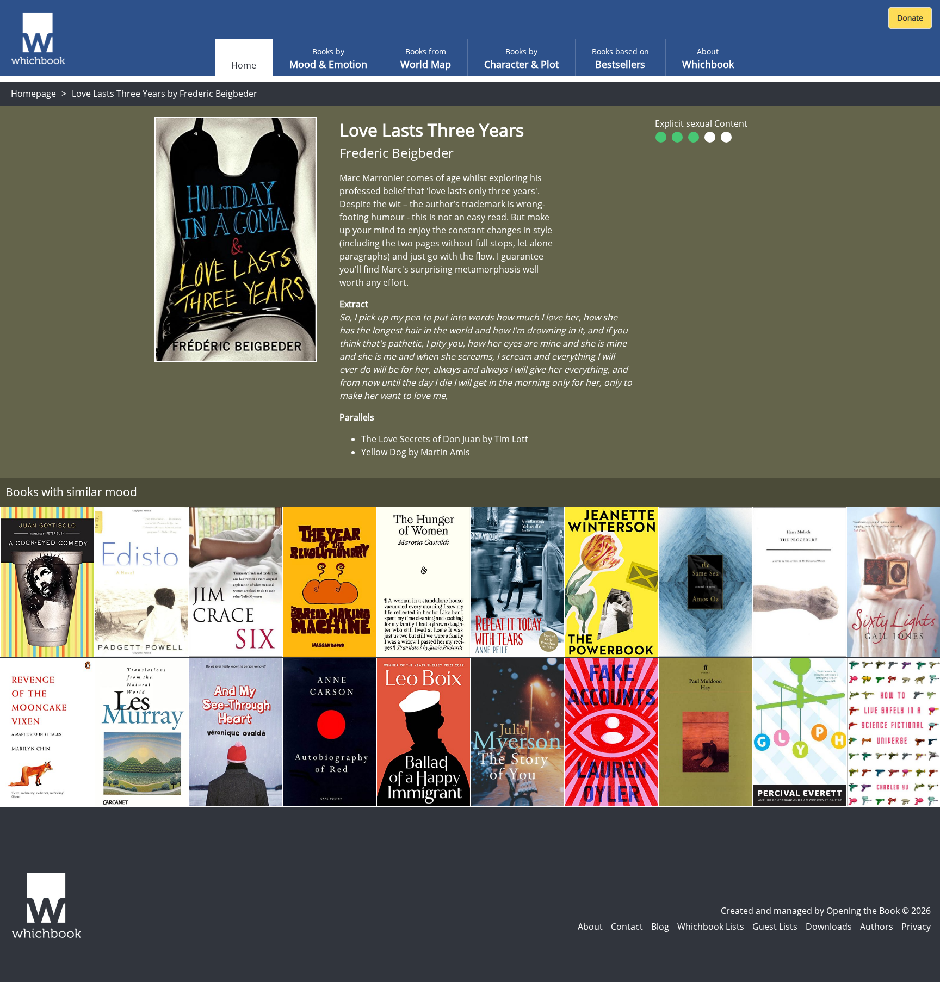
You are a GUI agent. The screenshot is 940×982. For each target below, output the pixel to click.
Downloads (829, 926)
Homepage (33, 94)
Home (243, 65)
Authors (876, 926)
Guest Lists (774, 926)
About (590, 926)
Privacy (916, 926)
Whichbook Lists (710, 926)
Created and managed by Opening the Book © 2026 (826, 911)
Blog (660, 926)
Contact (627, 926)
